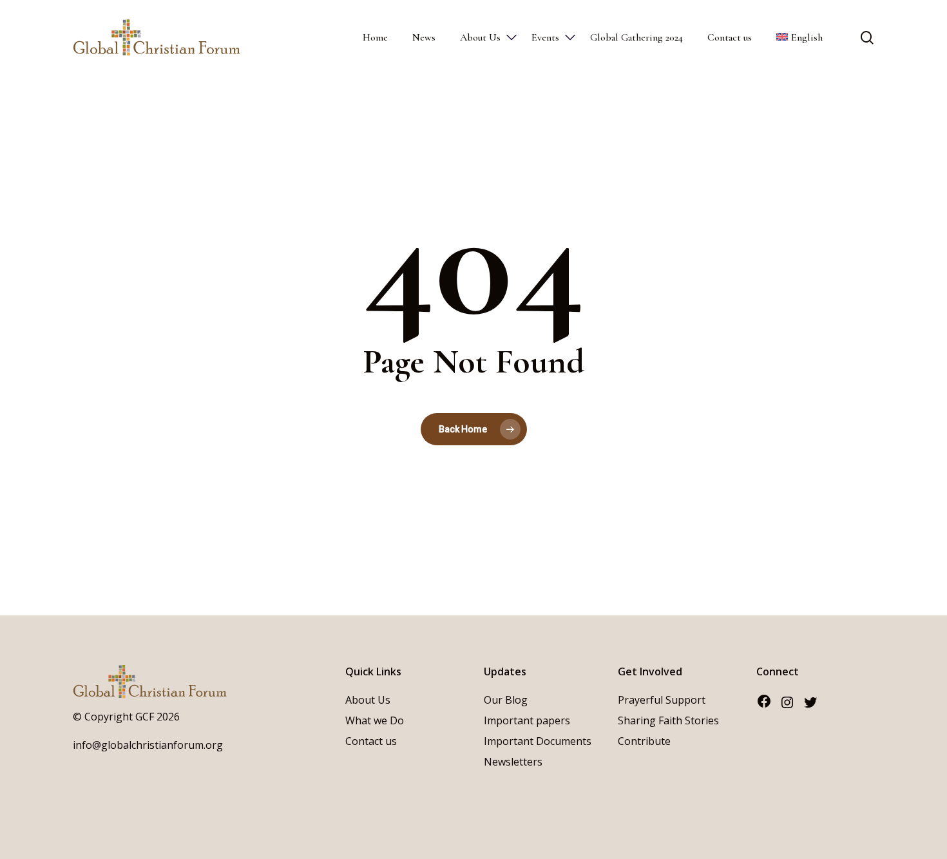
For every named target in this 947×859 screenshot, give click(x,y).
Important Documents (537, 741)
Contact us (371, 741)
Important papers (527, 720)
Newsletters (513, 762)
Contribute (644, 741)
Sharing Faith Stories (668, 720)
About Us (367, 700)
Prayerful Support (661, 700)
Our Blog (506, 700)
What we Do (374, 720)
